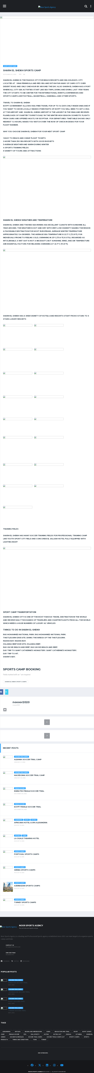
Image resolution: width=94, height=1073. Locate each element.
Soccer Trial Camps (35, 1037)
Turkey (43, 1039)
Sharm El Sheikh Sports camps (16, 681)
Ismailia (68, 1034)
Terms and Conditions (20, 1039)
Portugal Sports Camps (26, 854)
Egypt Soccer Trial (16, 1001)
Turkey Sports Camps (25, 902)
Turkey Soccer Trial (17, 1010)
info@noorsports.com (13, 947)
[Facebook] (32, 1065)
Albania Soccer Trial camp (27, 759)
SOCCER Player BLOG (17, 1037)
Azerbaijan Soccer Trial (19, 992)
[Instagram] (54, 1065)
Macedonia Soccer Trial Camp (29, 775)
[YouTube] (62, 1065)
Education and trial (62, 1031)
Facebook (6, 961)
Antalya (17, 1031)
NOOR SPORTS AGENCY (35, 1071)
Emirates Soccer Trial (18, 983)
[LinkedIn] (47, 1065)
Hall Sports (35, 1034)
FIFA (25, 1034)
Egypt (76, 1031)
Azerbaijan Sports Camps (27, 886)
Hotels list (57, 1034)
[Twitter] (39, 1065)
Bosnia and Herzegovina (33, 1031)
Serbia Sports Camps (24, 870)
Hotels (46, 1034)
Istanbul (79, 1034)
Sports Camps (74, 1037)
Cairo (48, 1031)
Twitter (16, 961)
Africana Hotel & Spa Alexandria (30, 823)
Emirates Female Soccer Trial (29, 791)
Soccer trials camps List (56, 1037)
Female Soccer (14, 1034)
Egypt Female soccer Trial (27, 807)
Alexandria (6, 1031)
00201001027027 (10, 954)
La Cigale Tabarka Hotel (26, 838)
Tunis (35, 1039)
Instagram (25, 961)
